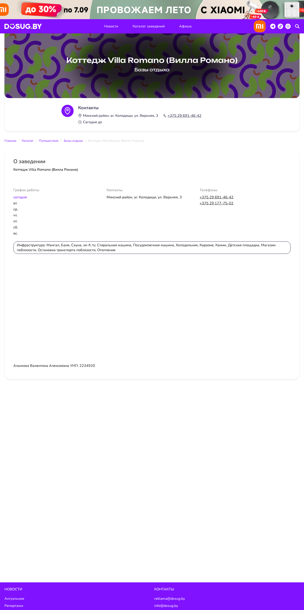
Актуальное (14, 598)
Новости (111, 26)
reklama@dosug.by (169, 598)
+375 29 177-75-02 (216, 203)
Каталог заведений (149, 26)
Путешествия (49, 141)
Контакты (164, 589)
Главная (10, 141)
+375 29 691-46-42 (184, 115)
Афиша (185, 26)
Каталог (28, 141)
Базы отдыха (73, 141)
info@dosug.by (166, 605)
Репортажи (13, 605)
